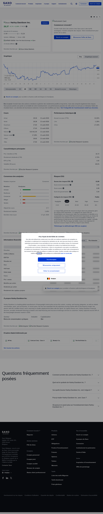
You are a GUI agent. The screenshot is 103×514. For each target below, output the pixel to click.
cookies (50, 252)
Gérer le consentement (51, 271)
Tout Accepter (52, 260)
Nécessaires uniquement (51, 266)
